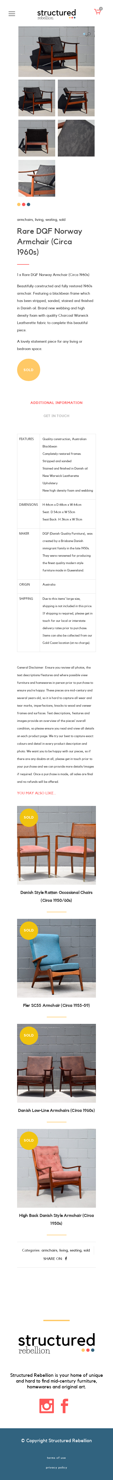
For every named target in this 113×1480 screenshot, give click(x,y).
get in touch (56, 416)
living (39, 220)
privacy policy (56, 1467)
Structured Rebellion (70, 1440)
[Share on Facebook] (66, 1259)
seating (51, 220)
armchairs (25, 220)
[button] (87, 34)
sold (62, 220)
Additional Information (56, 402)
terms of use (56, 1457)
